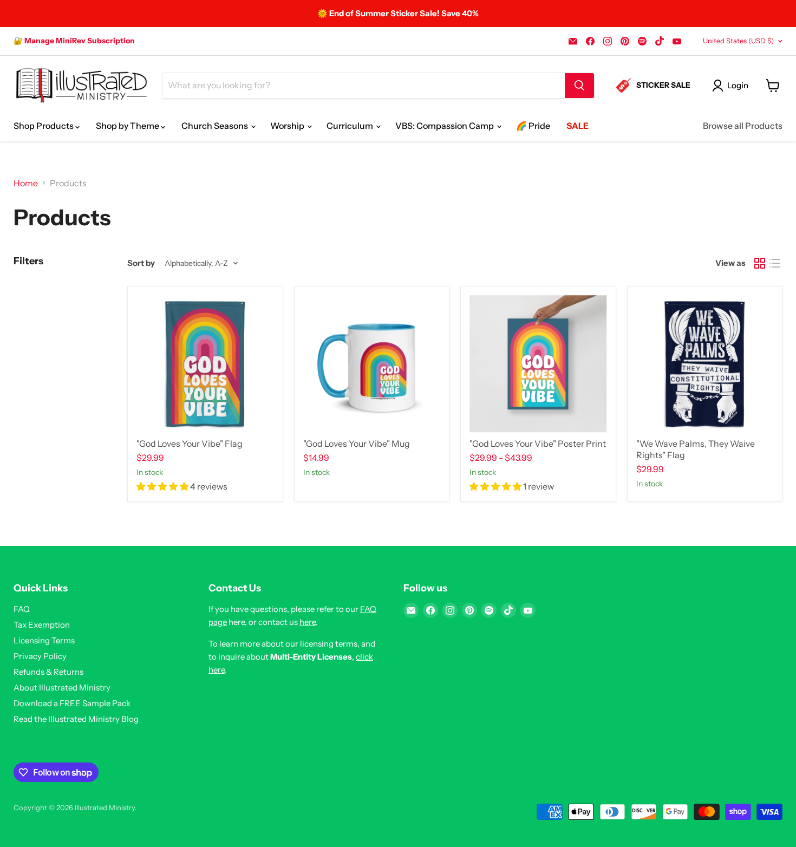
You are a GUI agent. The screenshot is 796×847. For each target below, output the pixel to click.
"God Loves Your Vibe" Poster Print (537, 443)
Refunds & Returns (48, 672)
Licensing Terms (44, 640)
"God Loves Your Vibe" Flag (189, 443)
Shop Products (44, 125)
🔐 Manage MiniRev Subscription (74, 40)
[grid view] (759, 263)
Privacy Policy (40, 656)
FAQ (22, 609)
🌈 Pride (533, 125)
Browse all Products (742, 125)
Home (26, 183)
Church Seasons (215, 125)
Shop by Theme (128, 125)
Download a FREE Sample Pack (72, 703)
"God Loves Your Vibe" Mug (356, 443)
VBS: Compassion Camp (445, 125)
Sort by (141, 263)
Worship (288, 125)
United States (738, 40)
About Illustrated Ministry (62, 687)
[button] (163, 486)
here (307, 622)
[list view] (774, 263)
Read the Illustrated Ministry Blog (76, 719)
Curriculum (351, 125)
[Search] (579, 85)
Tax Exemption (42, 625)
